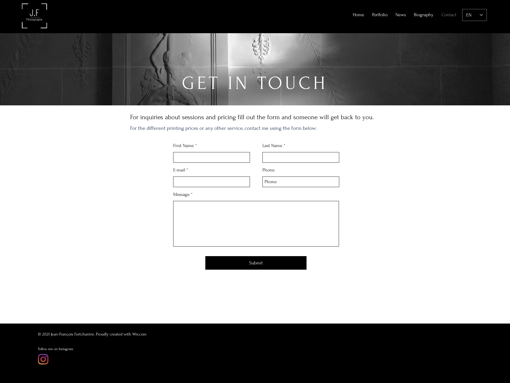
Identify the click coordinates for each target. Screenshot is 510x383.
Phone (268, 170)
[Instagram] (43, 359)
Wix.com (139, 334)
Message (181, 194)
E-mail (179, 170)
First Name (183, 145)
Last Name (272, 145)
